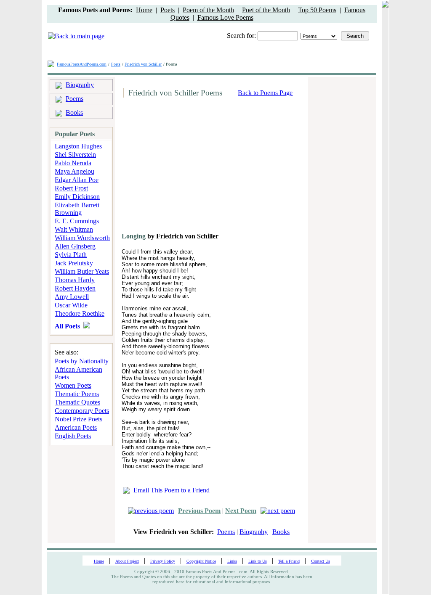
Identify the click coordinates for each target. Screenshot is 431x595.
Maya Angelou (74, 171)
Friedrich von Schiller (143, 64)
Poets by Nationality (82, 361)
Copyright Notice (201, 561)
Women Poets (73, 385)
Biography (80, 84)
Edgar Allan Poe (76, 179)
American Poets (76, 427)
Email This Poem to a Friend (171, 490)
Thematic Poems (77, 393)
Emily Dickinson (77, 196)
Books (74, 112)
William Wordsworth (82, 237)
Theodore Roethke (79, 313)
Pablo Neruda (73, 163)
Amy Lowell (72, 296)
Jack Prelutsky (74, 263)
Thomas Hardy (75, 279)
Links (232, 561)
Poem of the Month (208, 9)
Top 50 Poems (317, 9)
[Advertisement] (190, 168)
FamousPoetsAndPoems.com (81, 64)
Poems (74, 98)
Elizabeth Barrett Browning (77, 208)
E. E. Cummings (77, 221)
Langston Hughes (78, 146)
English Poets (73, 435)
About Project (127, 561)
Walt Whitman (74, 229)
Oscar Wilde (71, 305)
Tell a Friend (289, 561)
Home (144, 9)
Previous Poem (199, 510)
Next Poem (240, 510)
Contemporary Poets (82, 410)
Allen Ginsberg (75, 246)
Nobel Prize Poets (78, 419)
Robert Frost (71, 188)
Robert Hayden (75, 288)
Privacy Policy (162, 561)
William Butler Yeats (82, 271)
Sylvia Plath (71, 254)
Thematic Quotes (77, 402)
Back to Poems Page (265, 92)
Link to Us (257, 561)
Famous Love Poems (225, 17)
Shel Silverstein (75, 154)
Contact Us (320, 561)
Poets (167, 9)
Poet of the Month (266, 9)
